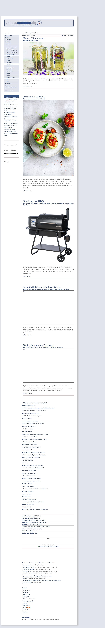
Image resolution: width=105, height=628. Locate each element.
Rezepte (8, 75)
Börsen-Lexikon (27, 565)
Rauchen (8, 73)
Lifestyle (7, 85)
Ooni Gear (25, 462)
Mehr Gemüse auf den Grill (30, 444)
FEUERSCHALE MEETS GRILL (30, 421)
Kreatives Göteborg (9, 129)
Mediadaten (26, 594)
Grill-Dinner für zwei (28, 486)
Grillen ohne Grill (27, 449)
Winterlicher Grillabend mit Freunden (33, 465)
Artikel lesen (29, 35)
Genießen (8, 60)
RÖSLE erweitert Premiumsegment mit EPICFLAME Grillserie (39, 408)
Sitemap (25, 610)
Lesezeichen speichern (39, 520)
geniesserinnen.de (28, 574)
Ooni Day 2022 (26, 496)
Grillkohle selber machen (29, 470)
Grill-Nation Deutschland (29, 442)
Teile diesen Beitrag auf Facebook (39, 527)
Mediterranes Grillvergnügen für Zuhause (34, 423)
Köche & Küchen (10, 68)
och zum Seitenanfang (34, 529)
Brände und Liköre (10, 48)
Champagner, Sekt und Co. (12, 50)
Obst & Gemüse (10, 71)
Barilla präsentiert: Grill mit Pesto (32, 457)
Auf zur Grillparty (27, 494)
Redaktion (26, 605)
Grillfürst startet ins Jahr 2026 (31, 413)
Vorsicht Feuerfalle (28, 429)
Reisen (6, 89)
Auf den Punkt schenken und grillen (32, 416)
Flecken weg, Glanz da (10, 131)
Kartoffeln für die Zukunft (29, 475)
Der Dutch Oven (27, 507)
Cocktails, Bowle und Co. (12, 52)
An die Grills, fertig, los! (29, 426)
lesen (30, 533)
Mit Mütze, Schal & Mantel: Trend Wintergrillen (35, 509)
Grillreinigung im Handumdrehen (31, 481)
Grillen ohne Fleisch (28, 491)
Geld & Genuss (27, 571)
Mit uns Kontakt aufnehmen (38, 522)
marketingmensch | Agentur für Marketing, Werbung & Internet (42, 580)
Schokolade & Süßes (11, 77)
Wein (8, 81)
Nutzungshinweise (28, 601)
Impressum (26, 590)
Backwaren (9, 45)
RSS (24, 607)
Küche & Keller (29, 33)
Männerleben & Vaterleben (10, 87)
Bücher (6, 37)
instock (25, 578)
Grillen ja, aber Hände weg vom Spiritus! (33, 501)
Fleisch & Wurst (10, 58)
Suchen (25, 612)
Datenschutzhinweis (29, 599)
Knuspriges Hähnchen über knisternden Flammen (36, 488)
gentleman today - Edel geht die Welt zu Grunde (37, 576)
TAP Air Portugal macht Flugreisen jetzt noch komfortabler (10, 101)
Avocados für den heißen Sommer (32, 447)
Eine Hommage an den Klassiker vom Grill (34, 452)
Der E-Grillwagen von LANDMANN (32, 478)
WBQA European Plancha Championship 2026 (35, 403)
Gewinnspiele (8, 39)
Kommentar (7, 41)
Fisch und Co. (9, 56)
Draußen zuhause (27, 418)
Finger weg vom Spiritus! (29, 405)
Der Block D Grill (27, 483)
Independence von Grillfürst (30, 436)
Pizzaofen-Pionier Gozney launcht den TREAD (35, 439)
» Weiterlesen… (27, 86)
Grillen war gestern (28, 431)
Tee (7, 79)
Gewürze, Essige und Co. (12, 54)
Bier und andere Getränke (12, 47)
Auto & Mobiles (8, 35)
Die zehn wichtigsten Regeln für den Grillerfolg (35, 434)
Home (23, 33)
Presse (25, 603)
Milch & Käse (9, 69)
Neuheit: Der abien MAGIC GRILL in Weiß (33, 468)
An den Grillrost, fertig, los (30, 473)
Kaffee (8, 66)
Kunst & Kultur (8, 83)
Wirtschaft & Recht (9, 91)
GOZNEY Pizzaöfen (28, 460)
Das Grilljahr (10, 64)
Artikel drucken (35, 518)
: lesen (29, 531)
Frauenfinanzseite (28, 569)
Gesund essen (9, 62)
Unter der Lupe (27, 582)
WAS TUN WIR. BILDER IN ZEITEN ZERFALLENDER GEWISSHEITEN (11, 125)
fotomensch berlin (28, 567)
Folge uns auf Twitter (34, 524)
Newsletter (26, 596)
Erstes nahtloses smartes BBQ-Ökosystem (34, 410)
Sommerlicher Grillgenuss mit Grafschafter (34, 455)
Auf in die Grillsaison (28, 504)
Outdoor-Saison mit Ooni (29, 499)
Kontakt (25, 592)
